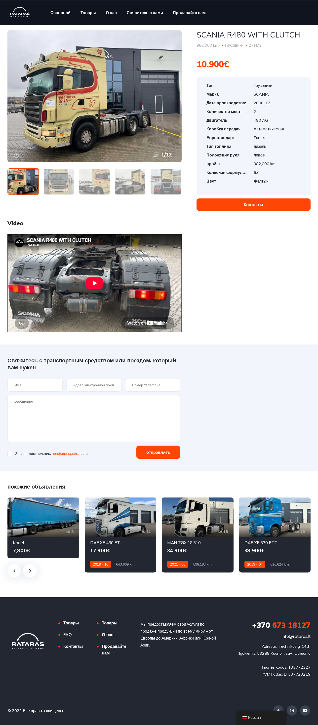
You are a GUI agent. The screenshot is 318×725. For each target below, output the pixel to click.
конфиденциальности (70, 453)
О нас (111, 12)
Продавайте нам (189, 12)
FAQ (67, 634)
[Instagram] (292, 710)
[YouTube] (305, 710)
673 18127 (281, 625)
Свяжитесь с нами (145, 12)
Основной (60, 12)
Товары (88, 12)
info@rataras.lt (296, 636)
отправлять (158, 452)
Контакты (73, 646)
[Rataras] (19, 12)
